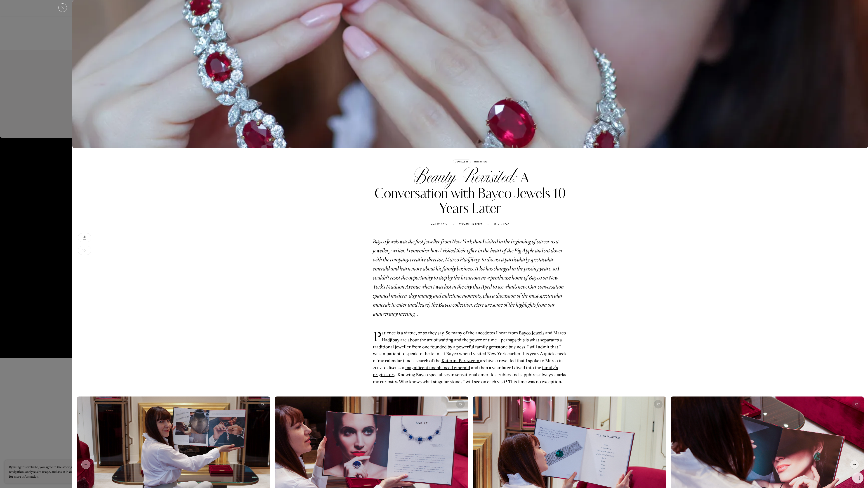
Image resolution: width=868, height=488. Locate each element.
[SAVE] (84, 250)
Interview (480, 161)
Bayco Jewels (531, 333)
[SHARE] (84, 237)
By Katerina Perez (470, 224)
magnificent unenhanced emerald (437, 368)
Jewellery (461, 161)
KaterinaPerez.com (460, 361)
